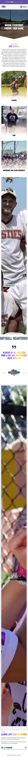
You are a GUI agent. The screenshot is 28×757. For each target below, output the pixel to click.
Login (21, 2)
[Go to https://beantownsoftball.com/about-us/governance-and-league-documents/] (14, 157)
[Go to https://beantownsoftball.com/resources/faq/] (14, 122)
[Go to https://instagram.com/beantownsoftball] (8, 2)
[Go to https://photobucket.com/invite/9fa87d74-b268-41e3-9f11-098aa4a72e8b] (10, 2)
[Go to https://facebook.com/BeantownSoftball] (6, 2)
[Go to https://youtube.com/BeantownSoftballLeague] (12, 2)
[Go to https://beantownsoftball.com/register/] (14, 87)
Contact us (16, 2)
